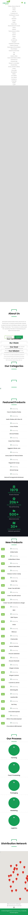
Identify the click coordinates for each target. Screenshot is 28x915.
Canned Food (14, 59)
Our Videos (14, 77)
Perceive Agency (14, 912)
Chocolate (14, 70)
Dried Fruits (14, 24)
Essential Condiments (14, 43)
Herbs (14, 38)
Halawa (14, 29)
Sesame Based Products (14, 25)
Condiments (14, 40)
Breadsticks (14, 72)
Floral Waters (14, 49)
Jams (14, 17)
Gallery (14, 74)
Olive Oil (14, 11)
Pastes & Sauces (14, 45)
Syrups (14, 20)
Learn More (9, 337)
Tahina (14, 27)
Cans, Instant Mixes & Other (14, 58)
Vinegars (14, 41)
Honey (14, 68)
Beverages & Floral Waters (14, 47)
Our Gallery (14, 75)
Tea (14, 52)
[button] (17, 875)
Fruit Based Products (14, 15)
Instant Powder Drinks (14, 50)
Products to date (14, 517)
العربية (14, 84)
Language (14, 81)
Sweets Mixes (14, 65)
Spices (14, 34)
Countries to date (14, 529)
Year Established (14, 492)
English (14, 82)
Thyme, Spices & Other (14, 31)
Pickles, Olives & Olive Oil (14, 6)
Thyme (14, 33)
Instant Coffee (14, 56)
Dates (14, 22)
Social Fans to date (14, 505)
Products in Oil (14, 13)
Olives (14, 9)
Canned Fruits (14, 61)
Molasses (14, 18)
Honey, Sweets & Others (14, 66)
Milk (14, 54)
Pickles (14, 8)
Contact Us (14, 79)
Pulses (14, 36)
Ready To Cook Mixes (14, 63)
